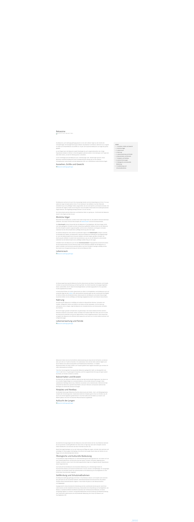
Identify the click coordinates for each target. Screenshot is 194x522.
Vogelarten (167, 3)
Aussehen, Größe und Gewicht (125, 146)
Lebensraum (120, 150)
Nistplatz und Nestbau (123, 158)
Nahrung (119, 152)
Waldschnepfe (85, 221)
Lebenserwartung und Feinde (124, 154)
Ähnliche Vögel (121, 148)
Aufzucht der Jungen (122, 160)
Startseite (159, 3)
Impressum (135, 520)
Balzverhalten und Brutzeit (124, 156)
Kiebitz (71, 293)
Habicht (58, 372)
